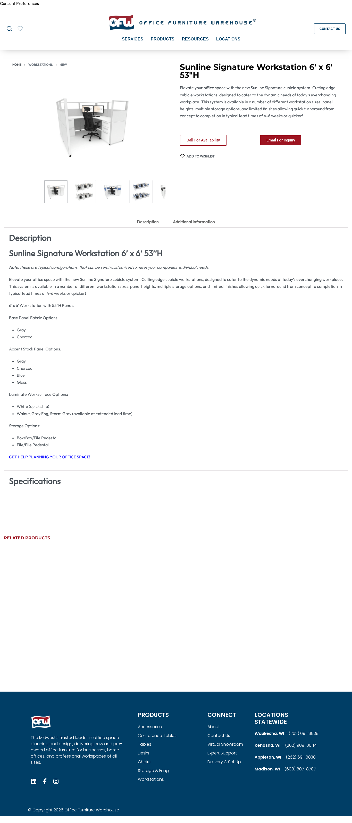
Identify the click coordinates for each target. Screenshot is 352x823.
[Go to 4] (141, 191)
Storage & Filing (153, 771)
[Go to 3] (112, 191)
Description (148, 221)
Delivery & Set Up (224, 762)
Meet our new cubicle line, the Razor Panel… (34, 650)
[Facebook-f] (45, 781)
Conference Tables (157, 735)
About (213, 727)
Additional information (194, 221)
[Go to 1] (56, 191)
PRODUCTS (153, 715)
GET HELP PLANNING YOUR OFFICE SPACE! (49, 456)
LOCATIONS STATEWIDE (271, 718)
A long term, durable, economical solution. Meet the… (303, 650)
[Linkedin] (34, 781)
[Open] (20, 28)
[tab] (148, 221)
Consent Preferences (19, 3)
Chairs (144, 762)
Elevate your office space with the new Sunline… (212, 650)
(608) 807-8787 (300, 769)
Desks (143, 753)
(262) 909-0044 (301, 745)
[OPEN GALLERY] (92, 127)
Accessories (150, 727)
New (63, 64)
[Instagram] (56, 781)
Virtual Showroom (225, 744)
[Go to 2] (84, 191)
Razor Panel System (289, 661)
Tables (144, 744)
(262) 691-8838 (304, 733)
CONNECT (221, 715)
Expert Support (222, 753)
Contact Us (218, 735)
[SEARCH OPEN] (9, 28)
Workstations (40, 64)
